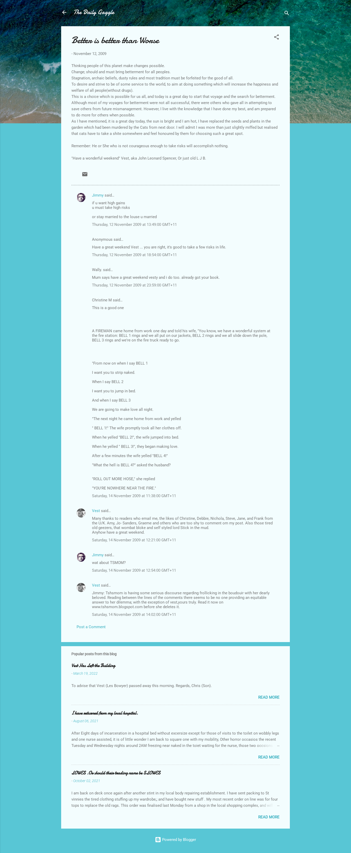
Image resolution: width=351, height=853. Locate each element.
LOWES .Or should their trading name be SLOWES (116, 773)
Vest (96, 510)
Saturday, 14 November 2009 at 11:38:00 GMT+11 (134, 496)
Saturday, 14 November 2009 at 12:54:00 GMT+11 (134, 570)
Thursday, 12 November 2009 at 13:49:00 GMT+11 (134, 224)
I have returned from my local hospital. (104, 713)
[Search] (287, 14)
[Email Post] (85, 176)
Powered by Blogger (178, 839)
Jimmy (98, 195)
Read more (269, 697)
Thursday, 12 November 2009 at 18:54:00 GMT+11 (134, 255)
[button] (276, 38)
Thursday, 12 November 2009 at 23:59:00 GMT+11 (134, 285)
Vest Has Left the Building (93, 665)
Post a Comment (91, 627)
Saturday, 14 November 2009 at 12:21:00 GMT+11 (134, 540)
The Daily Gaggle (93, 12)
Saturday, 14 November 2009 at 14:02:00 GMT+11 (134, 614)
